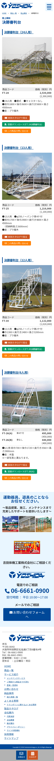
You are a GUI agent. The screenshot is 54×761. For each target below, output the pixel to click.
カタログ (32, 757)
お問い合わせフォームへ (29, 614)
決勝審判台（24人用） (18, 32)
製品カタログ (11, 708)
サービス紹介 (11, 674)
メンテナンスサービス (16, 678)
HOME (4, 13)
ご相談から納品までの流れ (18, 681)
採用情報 (9, 734)
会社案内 (9, 712)
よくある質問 (11, 700)
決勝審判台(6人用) (16, 372)
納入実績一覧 (12, 697)
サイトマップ (11, 738)
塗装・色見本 (12, 685)
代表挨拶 (10, 716)
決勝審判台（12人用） (18, 260)
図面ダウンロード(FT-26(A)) (21, 471)
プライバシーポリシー (16, 726)
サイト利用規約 (13, 730)
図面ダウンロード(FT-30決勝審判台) (25, 349)
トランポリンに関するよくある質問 (21, 704)
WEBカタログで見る (17, 117)
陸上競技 (24, 13)
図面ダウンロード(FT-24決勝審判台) (25, 124)
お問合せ (21, 757)
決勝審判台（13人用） (18, 147)
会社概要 (10, 720)
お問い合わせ (11, 689)
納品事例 (9, 693)
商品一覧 (13, 13)
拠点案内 (10, 723)
